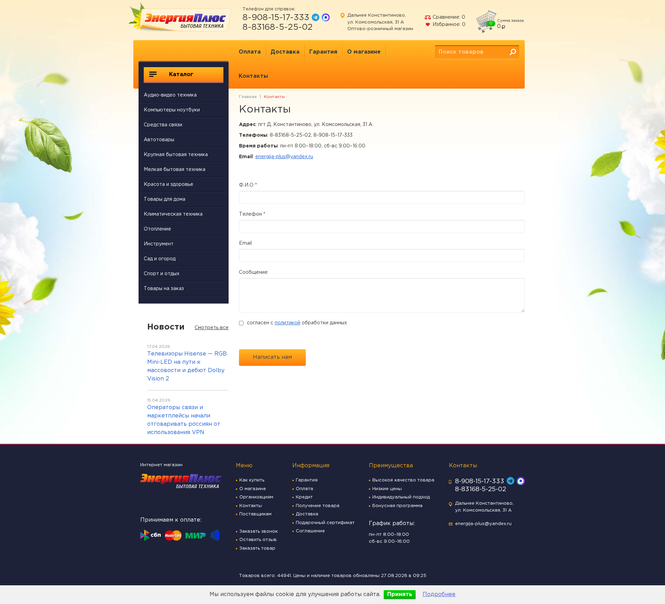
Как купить (251, 480)
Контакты (253, 76)
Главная (248, 97)
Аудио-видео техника (170, 95)
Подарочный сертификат (325, 523)
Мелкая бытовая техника (174, 170)
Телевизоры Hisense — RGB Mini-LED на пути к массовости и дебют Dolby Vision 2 (187, 366)
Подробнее (439, 594)
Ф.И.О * (248, 185)
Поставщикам (255, 514)
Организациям (256, 497)
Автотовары (159, 140)
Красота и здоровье (168, 184)
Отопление (157, 229)
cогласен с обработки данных (297, 323)
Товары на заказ (164, 289)
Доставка (285, 52)
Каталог (180, 74)
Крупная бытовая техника (176, 155)
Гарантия (323, 52)
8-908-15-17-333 (275, 17)
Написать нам (272, 357)
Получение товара (317, 506)
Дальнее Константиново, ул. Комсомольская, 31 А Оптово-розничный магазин (380, 22)
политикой (287, 323)
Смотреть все (212, 328)
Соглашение (310, 531)
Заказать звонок (258, 531)
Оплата (250, 52)
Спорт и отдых (161, 274)
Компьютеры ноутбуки (172, 110)
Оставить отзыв (258, 540)
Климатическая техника (173, 214)
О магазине (364, 52)
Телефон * (252, 214)
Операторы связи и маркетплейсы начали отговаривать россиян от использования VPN (183, 420)
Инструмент (159, 244)
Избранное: (448, 24)
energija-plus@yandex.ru (284, 157)
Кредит (304, 497)
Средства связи (163, 125)
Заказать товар (257, 548)
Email (245, 243)
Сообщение (253, 272)
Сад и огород (160, 259)
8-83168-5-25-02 (277, 27)
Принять (399, 594)
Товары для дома (164, 199)
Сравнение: (448, 17)
